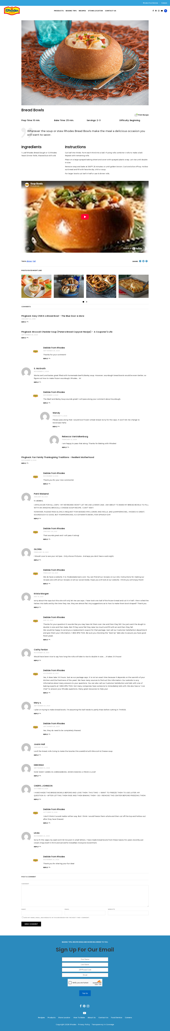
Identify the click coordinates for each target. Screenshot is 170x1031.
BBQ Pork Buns (101, 286)
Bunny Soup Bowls (36, 286)
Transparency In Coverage (103, 1024)
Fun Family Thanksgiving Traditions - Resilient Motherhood (63, 457)
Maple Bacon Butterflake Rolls (69, 286)
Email (67, 909)
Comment (25, 884)
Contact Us (103, 1017)
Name (23, 909)
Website (111, 909)
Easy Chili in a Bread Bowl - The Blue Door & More (58, 315)
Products (52, 1017)
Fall (34, 261)
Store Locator (64, 1017)
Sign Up (85, 993)
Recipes (41, 1017)
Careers (164, 3)
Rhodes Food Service (150, 3)
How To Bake (79, 1017)
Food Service (116, 1017)
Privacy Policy (84, 1024)
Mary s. (37, 702)
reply (23, 322)
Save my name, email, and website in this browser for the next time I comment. (57, 917)
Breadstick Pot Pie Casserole (134, 286)
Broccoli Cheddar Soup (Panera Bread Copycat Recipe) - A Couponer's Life (72, 331)
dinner (29, 261)
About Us (92, 1017)
